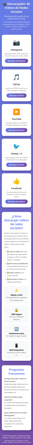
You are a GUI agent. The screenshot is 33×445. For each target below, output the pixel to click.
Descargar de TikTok (16, 96)
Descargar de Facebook (16, 202)
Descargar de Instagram (16, 61)
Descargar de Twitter (16, 165)
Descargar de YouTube (16, 130)
